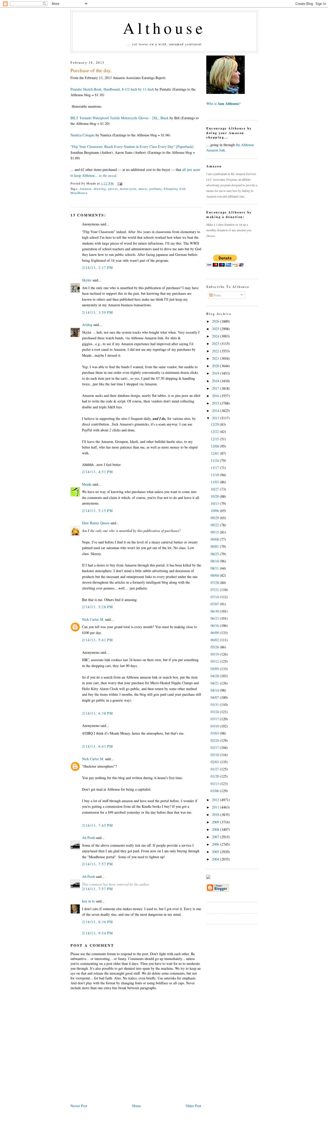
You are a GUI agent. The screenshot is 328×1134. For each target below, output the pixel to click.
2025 (216, 328)
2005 (216, 851)
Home (136, 1105)
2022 (216, 350)
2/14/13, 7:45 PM (97, 825)
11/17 (215, 467)
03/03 (215, 733)
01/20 (215, 776)
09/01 (215, 546)
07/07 (215, 604)
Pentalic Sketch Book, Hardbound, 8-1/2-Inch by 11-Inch (112, 89)
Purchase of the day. (91, 70)
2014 (216, 410)
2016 (216, 395)
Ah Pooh (88, 837)
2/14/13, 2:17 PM (97, 267)
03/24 (215, 711)
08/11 (215, 568)
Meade (86, 484)
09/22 (215, 524)
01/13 (215, 783)
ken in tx (88, 901)
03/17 (215, 718)
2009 (216, 822)
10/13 (215, 503)
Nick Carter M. (93, 619)
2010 (216, 814)
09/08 (215, 539)
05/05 (215, 668)
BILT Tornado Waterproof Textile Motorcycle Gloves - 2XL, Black (119, 117)
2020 (216, 365)
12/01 (215, 453)
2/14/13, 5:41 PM (97, 639)
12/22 (215, 431)
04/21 (215, 683)
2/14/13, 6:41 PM (97, 746)
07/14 (215, 596)
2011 (216, 807)
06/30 (215, 611)
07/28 (215, 582)
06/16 (215, 625)
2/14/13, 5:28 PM (97, 606)
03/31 (215, 704)
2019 (216, 373)
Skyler (86, 280)
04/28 (215, 675)
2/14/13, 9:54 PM (97, 933)
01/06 (215, 790)
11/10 (215, 474)
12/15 (215, 439)
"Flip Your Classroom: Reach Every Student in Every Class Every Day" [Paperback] (131, 146)
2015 (216, 403)
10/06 (215, 510)
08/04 (215, 575)
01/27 (215, 769)
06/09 (215, 632)
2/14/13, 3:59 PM (97, 312)
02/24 (215, 740)
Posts (216, 295)
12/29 (215, 424)
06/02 (215, 639)
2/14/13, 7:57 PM (97, 864)
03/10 (215, 726)
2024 (216, 336)
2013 (216, 418)
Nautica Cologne (82, 135)
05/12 (215, 661)
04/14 (215, 690)
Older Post (193, 1105)
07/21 (215, 589)
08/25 (215, 553)
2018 (216, 380)
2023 (216, 343)
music (143, 189)
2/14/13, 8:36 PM (97, 921)
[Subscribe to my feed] (208, 877)
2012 (216, 799)
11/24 (215, 460)
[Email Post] (119, 183)
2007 (216, 836)
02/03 (215, 761)
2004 (216, 859)
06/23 (215, 618)
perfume (155, 189)
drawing (100, 189)
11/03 (215, 481)
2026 (216, 321)
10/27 (215, 489)
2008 (216, 829)
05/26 (215, 647)
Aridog (87, 324)
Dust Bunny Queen (95, 522)
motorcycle (128, 189)
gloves (113, 189)
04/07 (215, 697)
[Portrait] (225, 92)
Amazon (85, 189)
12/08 (215, 446)
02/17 (215, 747)
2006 (216, 844)
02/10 (215, 754)
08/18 (215, 561)
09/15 (215, 532)
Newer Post (78, 1105)
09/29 (215, 517)
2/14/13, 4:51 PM (97, 471)
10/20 (215, 496)
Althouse (164, 27)
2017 (216, 388)
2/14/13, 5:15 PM (97, 510)
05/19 (215, 654)
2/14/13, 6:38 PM (97, 713)
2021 (216, 358)
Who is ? (223, 103)
